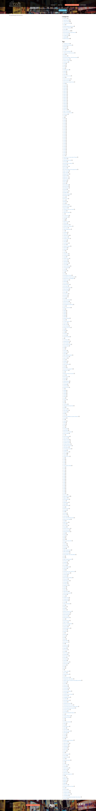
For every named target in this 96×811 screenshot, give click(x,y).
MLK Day (64, 513)
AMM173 (65, 94)
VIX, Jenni (65, 770)
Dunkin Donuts (65, 301)
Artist (64, 115)
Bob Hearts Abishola (66, 194)
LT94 (64, 491)
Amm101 (64, 85)
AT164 (64, 149)
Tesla (64, 675)
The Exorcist (65, 685)
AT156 (64, 137)
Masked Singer (65, 502)
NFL (64, 556)
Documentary (65, 293)
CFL (64, 230)
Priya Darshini (65, 600)
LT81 (64, 476)
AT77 (64, 155)
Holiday (64, 379)
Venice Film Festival (66, 760)
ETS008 (64, 315)
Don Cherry (65, 295)
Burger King (65, 207)
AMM (64, 83)
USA (64, 752)
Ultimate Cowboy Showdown (68, 740)
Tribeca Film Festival (66, 731)
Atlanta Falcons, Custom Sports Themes (70, 157)
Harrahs (64, 367)
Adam (64, 65)
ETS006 (64, 312)
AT (63, 117)
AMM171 (65, 91)
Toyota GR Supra (66, 726)
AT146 (64, 124)
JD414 (64, 424)
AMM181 (65, 106)
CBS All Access (65, 221)
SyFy (64, 668)
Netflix (64, 548)
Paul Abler (65, 576)
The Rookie (65, 701)
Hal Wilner (65, 361)
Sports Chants (65, 652)
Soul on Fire (65, 649)
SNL (64, 643)
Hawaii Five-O (65, 370)
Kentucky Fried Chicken (67, 431)
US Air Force (65, 749)
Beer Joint (65, 167)
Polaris (64, 588)
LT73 (64, 467)
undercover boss (66, 743)
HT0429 (64, 396)
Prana (64, 596)
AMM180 (65, 105)
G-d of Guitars (65, 339)
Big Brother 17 (65, 177)
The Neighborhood (66, 697)
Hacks (64, 359)
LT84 (64, 480)
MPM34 (64, 523)
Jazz (64, 419)
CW (64, 272)
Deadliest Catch (66, 279)
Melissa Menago (66, 505)
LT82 (64, 477)
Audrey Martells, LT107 (67, 160)
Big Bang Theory (66, 174)
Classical (64, 244)
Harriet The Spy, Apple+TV (67, 368)
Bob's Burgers (65, 195)
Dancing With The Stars (67, 275)
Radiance (64, 606)
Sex (63, 632)
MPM (64, 520)
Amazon (64, 74)
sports (64, 651)
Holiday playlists (66, 381)
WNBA (64, 783)
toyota (64, 724)
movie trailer (65, 516)
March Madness (66, 499)
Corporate (65, 264)
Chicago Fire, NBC (66, 238)
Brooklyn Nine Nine (66, 206)
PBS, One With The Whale (67, 577)
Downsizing (65, 296)
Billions (64, 183)
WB (63, 775)
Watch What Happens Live (67, 774)
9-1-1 (64, 49)
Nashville (64, 534)
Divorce (64, 292)
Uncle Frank (65, 741)
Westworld (65, 778)
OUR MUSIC (12, 803)
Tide (64, 714)
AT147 (64, 126)
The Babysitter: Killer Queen (68, 678)
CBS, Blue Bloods (66, 224)
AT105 (64, 120)
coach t (64, 252)
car (63, 213)
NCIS (64, 542)
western (64, 777)
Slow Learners (65, 642)
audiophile (65, 158)
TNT (64, 720)
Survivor (64, 665)
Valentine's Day (65, 757)
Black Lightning (65, 184)
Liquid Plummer (66, 451)
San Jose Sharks (66, 625)
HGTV (64, 375)
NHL (64, 557)
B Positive (65, 161)
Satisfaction (65, 626)
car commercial (66, 215)
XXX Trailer (65, 789)
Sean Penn (65, 631)
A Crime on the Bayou (67, 51)
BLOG (27, 806)
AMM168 (65, 88)
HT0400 (64, 390)
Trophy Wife (65, 732)
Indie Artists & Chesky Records (71, 4)
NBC (64, 539)
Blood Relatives (66, 187)
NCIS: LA (64, 543)
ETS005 (64, 310)
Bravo (64, 200)
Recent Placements (66, 30)
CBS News (65, 223)
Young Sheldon (65, 795)
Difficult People (66, 289)
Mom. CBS (65, 514)
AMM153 (65, 86)
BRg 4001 (65, 201)
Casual (64, 218)
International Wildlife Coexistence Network (70, 416)
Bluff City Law (65, 190)
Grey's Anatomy (66, 356)
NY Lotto (64, 565)
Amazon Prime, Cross (67, 75)
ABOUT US (28, 803)
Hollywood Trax (66, 382)
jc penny (64, 421)
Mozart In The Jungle (66, 519)
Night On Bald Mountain (67, 559)
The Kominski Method (67, 691)
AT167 (64, 154)
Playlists (64, 29)
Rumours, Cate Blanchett (67, 623)
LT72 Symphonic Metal (67, 465)
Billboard (64, 181)
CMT (64, 250)
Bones (64, 197)
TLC (64, 718)
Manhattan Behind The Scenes (68, 26)
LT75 (64, 468)
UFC (64, 738)
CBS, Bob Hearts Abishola (67, 226)
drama (64, 298)
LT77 (64, 470)
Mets (64, 507)
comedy (64, 256)
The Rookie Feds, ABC (67, 703)
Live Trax (64, 453)
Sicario (64, 635)
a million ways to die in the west (68, 52)
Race (64, 605)
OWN (64, 569)
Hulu (64, 398)
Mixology (64, 510)
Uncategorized (65, 35)
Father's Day (65, 324)
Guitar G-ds (65, 358)
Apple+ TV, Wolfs (66, 111)
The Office (65, 698)
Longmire (64, 454)
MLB (64, 511)
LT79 (64, 473)
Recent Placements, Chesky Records (69, 32)
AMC (64, 77)
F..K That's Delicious (66, 321)
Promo (64, 602)
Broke (64, 203)
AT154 (64, 134)
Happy (64, 365)
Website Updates (66, 38)
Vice (64, 763)
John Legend (65, 428)
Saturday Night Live (66, 628)
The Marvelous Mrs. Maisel (67, 694)
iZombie (64, 418)
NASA (64, 533)
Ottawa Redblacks (66, 566)
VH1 (64, 761)
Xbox (64, 787)
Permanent (65, 582)
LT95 (64, 493)
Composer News (66, 21)
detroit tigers (65, 286)
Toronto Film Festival (67, 721)
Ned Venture (65, 546)
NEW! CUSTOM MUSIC (14, 806)
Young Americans (66, 790)
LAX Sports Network (66, 444)
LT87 (64, 485)
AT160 (64, 143)
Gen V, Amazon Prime (67, 344)
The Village (65, 711)
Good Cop (65, 350)
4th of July (65, 48)
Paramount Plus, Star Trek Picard (69, 571)
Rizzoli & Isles (65, 615)
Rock (64, 619)
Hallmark (64, 362)
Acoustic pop (65, 62)
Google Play (65, 352)
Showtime (65, 634)
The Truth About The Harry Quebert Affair (70, 706)
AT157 (64, 138)
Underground (65, 744)
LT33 (64, 462)
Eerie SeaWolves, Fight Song (68, 304)
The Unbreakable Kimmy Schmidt (69, 708)
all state (64, 72)
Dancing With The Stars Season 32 (69, 276)
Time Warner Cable (66, 717)
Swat (64, 666)
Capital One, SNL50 (66, 212)
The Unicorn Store (66, 709)
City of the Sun (65, 243)
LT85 (64, 482)
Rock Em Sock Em (66, 620)
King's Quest (65, 437)
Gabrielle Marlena (66, 341)
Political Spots (65, 591)
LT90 (64, 490)
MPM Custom (65, 522)
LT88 (64, 487)
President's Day (66, 597)
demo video (65, 283)
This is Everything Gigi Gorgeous (68, 712)
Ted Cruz (64, 672)
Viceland (64, 766)
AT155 (64, 135)
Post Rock (65, 594)
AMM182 (65, 108)
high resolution (65, 376)
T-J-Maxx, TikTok (66, 671)
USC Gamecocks (66, 754)
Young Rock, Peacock (66, 793)
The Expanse (65, 686)
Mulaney (64, 526)
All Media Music (66, 69)
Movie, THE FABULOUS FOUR (68, 517)
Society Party (65, 645)
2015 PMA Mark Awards (67, 45)
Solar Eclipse (65, 646)
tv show (64, 735)
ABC (64, 54)
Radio (64, 608)
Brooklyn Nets (65, 204)
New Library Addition (67, 27)
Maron (64, 500)
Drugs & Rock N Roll (66, 299)
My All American (66, 530)
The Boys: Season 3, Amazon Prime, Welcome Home (72, 680)
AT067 (64, 118)
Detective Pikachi (66, 284)
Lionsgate (64, 450)
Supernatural (65, 663)
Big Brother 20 (65, 178)
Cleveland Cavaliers (66, 246)
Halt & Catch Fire (66, 364)
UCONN (64, 737)
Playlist (64, 586)
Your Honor (65, 798)
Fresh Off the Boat (66, 336)
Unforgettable (65, 746)
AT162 (64, 146)
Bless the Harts (65, 186)
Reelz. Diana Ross (66, 614)
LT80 (64, 474)
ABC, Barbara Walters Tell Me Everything (70, 57)
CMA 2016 (65, 247)
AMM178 (65, 101)
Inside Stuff (65, 411)
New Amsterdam (66, 553)
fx (63, 338)
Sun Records (65, 658)
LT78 (64, 471)
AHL (64, 68)
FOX (64, 332)
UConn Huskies (66, 33)
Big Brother (65, 175)
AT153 (64, 132)
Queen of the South (66, 603)
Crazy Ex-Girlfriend (66, 266)
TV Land (64, 734)
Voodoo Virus (65, 772)
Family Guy (65, 322)
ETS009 (64, 316)
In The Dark (65, 404)
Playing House (65, 585)
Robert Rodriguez (66, 617)
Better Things (65, 172)
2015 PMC (65, 46)
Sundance (65, 660)
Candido (64, 210)
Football (64, 330)
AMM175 (65, 97)
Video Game (65, 769)
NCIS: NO (65, 545)
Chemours (65, 233)
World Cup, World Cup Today (68, 786)
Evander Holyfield (66, 318)
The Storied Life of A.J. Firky (68, 704)
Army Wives (65, 114)
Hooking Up (65, 385)
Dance (64, 273)
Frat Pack (64, 335)
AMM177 (65, 100)
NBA (64, 537)
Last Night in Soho (66, 442)
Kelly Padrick (65, 430)
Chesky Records (66, 20)
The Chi (64, 683)
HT (63, 388)
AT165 (64, 151)
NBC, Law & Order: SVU (67, 540)
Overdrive (65, 568)
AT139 (64, 123)
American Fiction (66, 80)
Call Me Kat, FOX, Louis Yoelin (68, 209)
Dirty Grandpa (65, 290)
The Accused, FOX (66, 677)
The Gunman (65, 689)
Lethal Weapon (65, 447)
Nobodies (65, 562)
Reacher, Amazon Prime (67, 611)
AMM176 (65, 98)
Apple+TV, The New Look (67, 112)
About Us (60, 4)
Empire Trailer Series (66, 307)
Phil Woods (65, 583)
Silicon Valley (65, 640)
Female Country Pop (66, 327)
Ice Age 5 (64, 399)
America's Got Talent (66, 78)
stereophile (65, 654)
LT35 (64, 464)
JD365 (64, 422)
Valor (64, 758)
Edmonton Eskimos (66, 302)
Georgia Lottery (66, 345)
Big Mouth (65, 180)
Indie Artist (65, 408)
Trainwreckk (65, 729)
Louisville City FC (66, 456)
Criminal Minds (66, 267)
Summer (64, 657)
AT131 (64, 121)
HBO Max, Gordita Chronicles (68, 373)
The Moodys (65, 695)
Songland (64, 648)
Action (64, 63)
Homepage (65, 384)
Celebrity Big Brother (67, 229)
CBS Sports (65, 18)
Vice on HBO (65, 764)
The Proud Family (66, 700)
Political (64, 589)
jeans (64, 425)
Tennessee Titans (66, 674)
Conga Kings (65, 261)
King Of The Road (66, 436)
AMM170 (65, 89)
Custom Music (83, 4)
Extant (64, 319)
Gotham (64, 353)
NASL (64, 536)
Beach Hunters (65, 166)
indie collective (65, 410)
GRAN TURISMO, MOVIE (67, 355)
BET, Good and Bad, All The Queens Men (70, 169)
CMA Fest (65, 249)
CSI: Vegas (65, 270)
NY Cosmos (65, 563)
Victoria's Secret (66, 767)
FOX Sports (65, 333)
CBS (64, 220)
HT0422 (64, 393)
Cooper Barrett (65, 263)
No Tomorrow (65, 560)
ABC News (65, 55)
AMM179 (65, 103)
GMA (64, 347)
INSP (64, 413)
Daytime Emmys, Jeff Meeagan (68, 278)
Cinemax (64, 241)
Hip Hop (64, 378)
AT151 (64, 129)
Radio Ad (64, 609)
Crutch (64, 269)
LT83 (64, 479)
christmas (65, 240)
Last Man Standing (66, 441)
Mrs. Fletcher (65, 525)
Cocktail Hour (65, 253)
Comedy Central (66, 258)
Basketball (65, 164)
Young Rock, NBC (66, 792)
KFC (64, 434)
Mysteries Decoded (66, 531)
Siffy (64, 637)
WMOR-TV (65, 780)
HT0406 (64, 391)
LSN (64, 457)
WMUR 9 (64, 781)
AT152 (64, 131)
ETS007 (64, 313)
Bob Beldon (65, 192)
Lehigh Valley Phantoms (67, 445)
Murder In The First (66, 528)
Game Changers (66, 342)
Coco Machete (65, 255)
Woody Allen (65, 784)
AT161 (64, 144)
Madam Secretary (66, 496)
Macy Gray (65, 494)
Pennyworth (65, 579)
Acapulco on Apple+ (66, 60)
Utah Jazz (64, 755)
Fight (64, 329)
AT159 (64, 141)
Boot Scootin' (65, 198)
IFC (63, 401)
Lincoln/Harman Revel (67, 448)
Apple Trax (65, 109)
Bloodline (65, 189)
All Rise (64, 71)
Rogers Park (65, 622)
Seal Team (65, 629)
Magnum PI (65, 497)
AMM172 (65, 92)
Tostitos (64, 723)
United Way (65, 747)
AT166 (64, 152)
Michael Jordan (66, 508)
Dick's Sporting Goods (67, 287)
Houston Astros (66, 387)
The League (65, 692)
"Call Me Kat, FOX (66, 43)
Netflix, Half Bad (66, 551)
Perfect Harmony (66, 580)
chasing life (65, 232)
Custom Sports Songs (66, 23)
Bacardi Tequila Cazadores (67, 163)
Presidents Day (65, 599)
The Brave (65, 681)
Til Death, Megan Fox (66, 715)
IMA (64, 402)
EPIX (64, 309)
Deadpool (65, 281)
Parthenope (65, 574)
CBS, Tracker (65, 227)
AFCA (64, 66)
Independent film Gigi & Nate (68, 405)
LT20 (64, 459)
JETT (64, 427)
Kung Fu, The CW (66, 439)
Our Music (53, 4)
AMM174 (65, 95)
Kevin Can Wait (66, 433)
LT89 (64, 488)
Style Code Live (65, 655)
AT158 (64, 140)
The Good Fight (65, 688)
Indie (64, 24)
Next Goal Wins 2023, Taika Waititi (69, 554)
